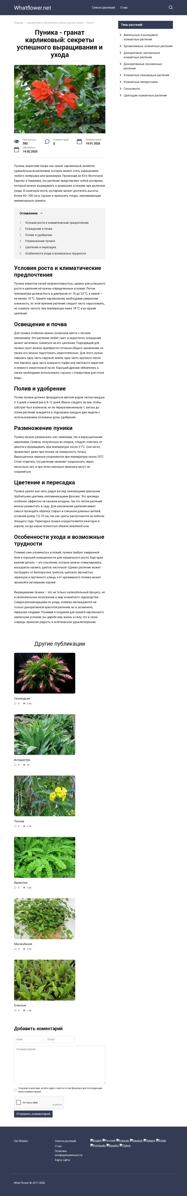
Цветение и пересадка (40, 247)
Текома (19, 821)
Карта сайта (62, 1160)
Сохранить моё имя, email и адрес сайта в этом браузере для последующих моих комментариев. (60, 1090)
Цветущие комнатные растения (145, 95)
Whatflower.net (32, 8)
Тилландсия (22, 698)
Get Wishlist (21, 1141)
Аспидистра (22, 759)
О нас (124, 7)
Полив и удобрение (38, 235)
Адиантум (20, 882)
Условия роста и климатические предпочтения (57, 222)
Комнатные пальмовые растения (146, 75)
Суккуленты (132, 88)
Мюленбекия (23, 944)
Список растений (103, 7)
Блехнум (20, 1005)
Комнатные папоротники (141, 82)
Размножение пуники (40, 241)
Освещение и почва (38, 229)
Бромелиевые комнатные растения (148, 46)
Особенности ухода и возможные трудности (55, 253)
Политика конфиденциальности (68, 1153)
